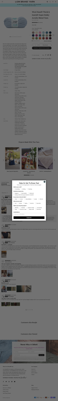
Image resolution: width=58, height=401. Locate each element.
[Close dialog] (44, 182)
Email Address (17, 212)
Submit (29, 218)
